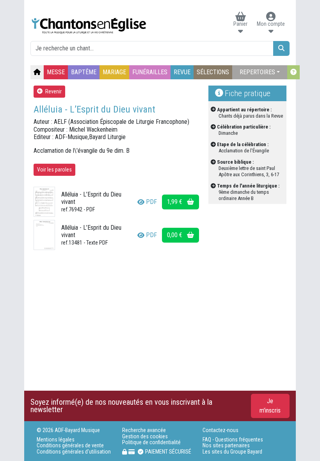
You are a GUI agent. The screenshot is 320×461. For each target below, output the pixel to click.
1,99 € (175, 201)
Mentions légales (56, 440)
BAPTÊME (83, 72)
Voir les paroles (54, 169)
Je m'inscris (270, 405)
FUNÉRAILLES (149, 72)
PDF (151, 201)
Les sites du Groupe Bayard (232, 452)
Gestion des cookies (145, 437)
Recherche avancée (144, 430)
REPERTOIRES (257, 72)
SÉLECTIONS (213, 72)
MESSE (56, 72)
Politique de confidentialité (151, 442)
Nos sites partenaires (226, 445)
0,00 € (175, 235)
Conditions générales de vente (70, 445)
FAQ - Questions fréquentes (233, 440)
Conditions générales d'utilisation (74, 452)
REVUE (182, 72)
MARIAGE (114, 72)
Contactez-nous (220, 430)
